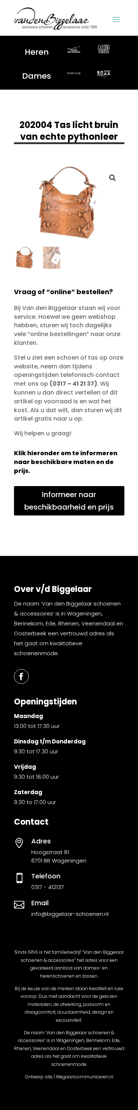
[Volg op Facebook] (21, 676)
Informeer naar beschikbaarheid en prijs (69, 500)
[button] (112, 178)
